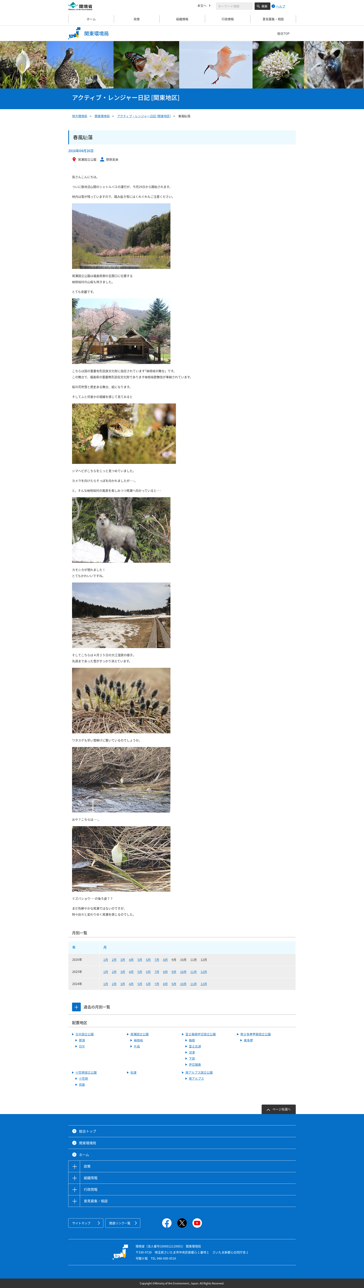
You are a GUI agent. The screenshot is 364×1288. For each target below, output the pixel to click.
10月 (183, 971)
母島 (82, 1084)
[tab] (76, 1007)
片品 (137, 1046)
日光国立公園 (84, 1034)
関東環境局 (102, 116)
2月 (114, 959)
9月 (174, 971)
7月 (157, 959)
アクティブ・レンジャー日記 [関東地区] (144, 116)
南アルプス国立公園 (199, 1072)
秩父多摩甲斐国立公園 (255, 1034)
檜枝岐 (138, 1040)
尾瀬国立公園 (139, 1034)
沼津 (192, 1052)
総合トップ (87, 1131)
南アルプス (196, 1078)
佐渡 (133, 1072)
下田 (192, 1058)
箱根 (192, 1040)
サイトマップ (81, 1223)
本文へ (201, 5)
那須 (82, 1040)
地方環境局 (79, 116)
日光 (82, 1046)
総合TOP (283, 33)
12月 (204, 971)
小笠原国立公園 (86, 1072)
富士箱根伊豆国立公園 (200, 1034)
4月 (131, 959)
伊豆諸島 (195, 1064)
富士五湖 (195, 1046)
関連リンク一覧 (119, 1223)
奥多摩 (248, 1040)
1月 (105, 959)
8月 (165, 959)
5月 (139, 959)
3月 (122, 959)
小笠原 (83, 1078)
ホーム (91, 19)
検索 (264, 6)
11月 (193, 971)
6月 (148, 959)
